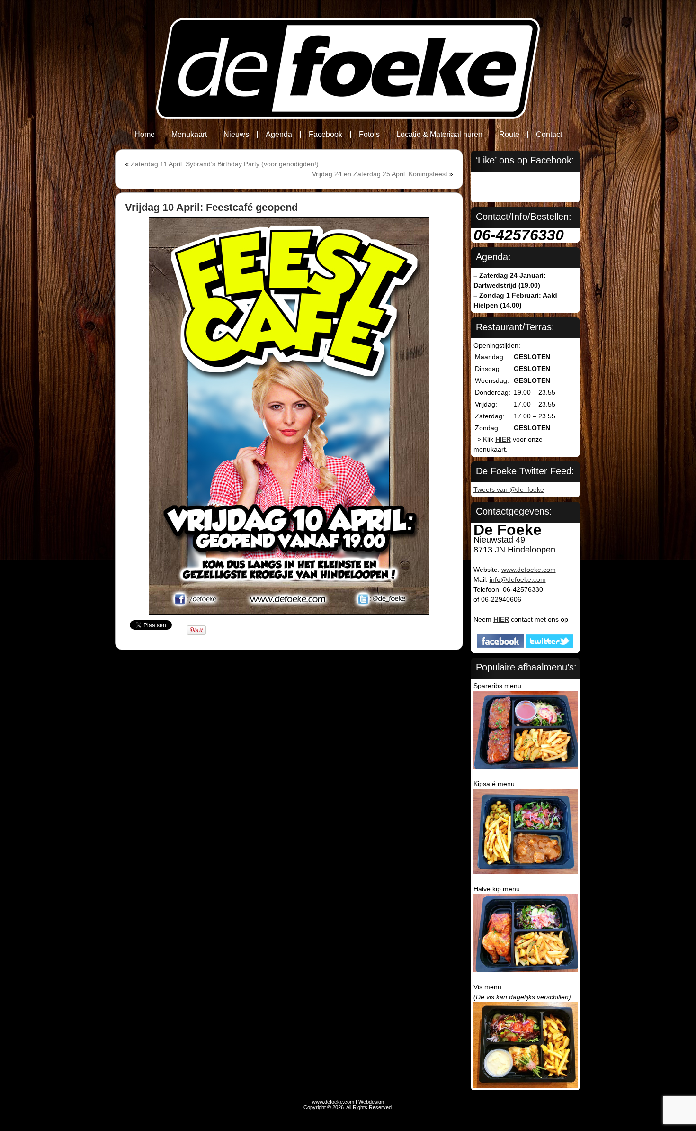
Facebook (325, 134)
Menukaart (189, 134)
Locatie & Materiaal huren (439, 134)
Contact (549, 134)
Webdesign (371, 1101)
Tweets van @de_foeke (508, 489)
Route (509, 134)
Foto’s (369, 134)
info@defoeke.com (518, 579)
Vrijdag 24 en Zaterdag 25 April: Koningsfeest (379, 174)
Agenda (279, 134)
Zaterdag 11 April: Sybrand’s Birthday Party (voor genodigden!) (225, 164)
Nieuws (236, 134)
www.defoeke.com (528, 569)
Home (144, 134)
